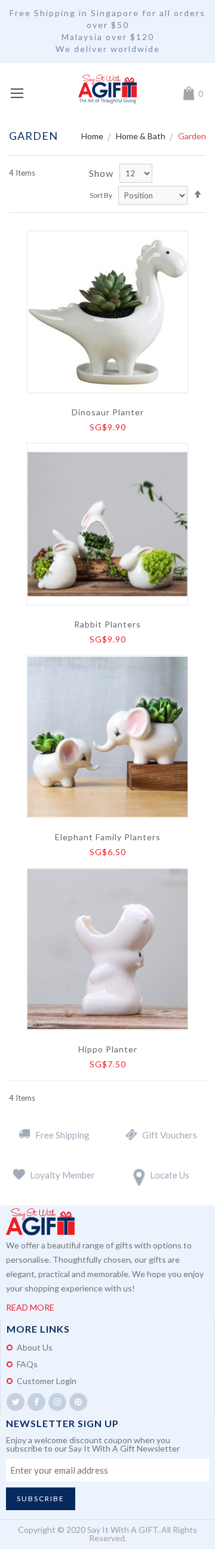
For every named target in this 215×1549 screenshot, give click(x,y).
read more (30, 1307)
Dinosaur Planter (108, 412)
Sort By (101, 195)
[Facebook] (36, 1402)
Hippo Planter (107, 1049)
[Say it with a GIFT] (107, 90)
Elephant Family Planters (108, 837)
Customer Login (46, 1381)
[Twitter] (15, 1402)
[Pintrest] (78, 1402)
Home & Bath (141, 136)
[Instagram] (57, 1402)
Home (93, 136)
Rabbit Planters (107, 624)
